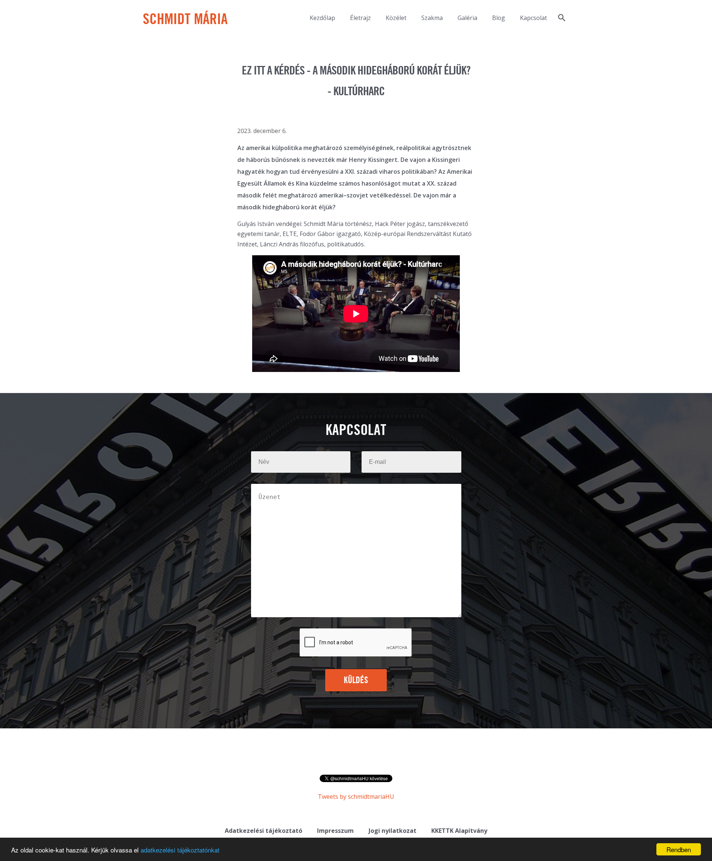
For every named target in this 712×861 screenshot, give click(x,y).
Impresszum (335, 831)
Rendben (678, 849)
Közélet (396, 18)
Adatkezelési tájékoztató (263, 831)
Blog (498, 18)
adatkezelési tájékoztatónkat (180, 849)
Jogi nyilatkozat (392, 831)
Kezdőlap (322, 18)
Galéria (467, 18)
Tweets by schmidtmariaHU (356, 796)
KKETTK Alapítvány (459, 831)
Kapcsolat (533, 18)
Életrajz (360, 18)
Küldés (356, 680)
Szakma (432, 18)
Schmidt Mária (185, 20)
